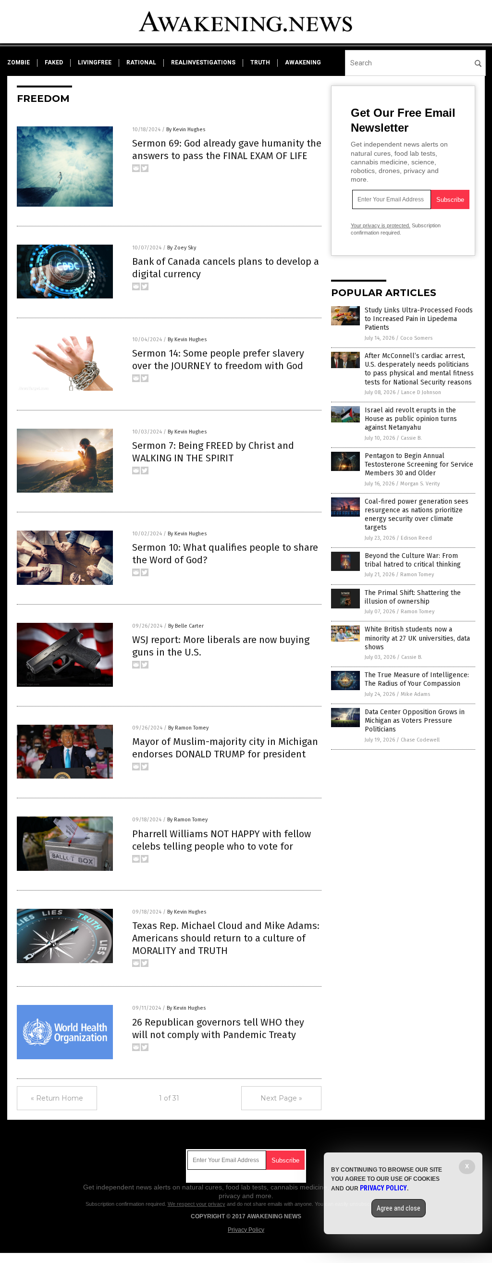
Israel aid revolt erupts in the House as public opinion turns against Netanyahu (411, 419)
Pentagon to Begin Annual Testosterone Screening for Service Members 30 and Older (419, 464)
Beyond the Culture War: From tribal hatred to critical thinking (413, 560)
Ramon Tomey (417, 574)
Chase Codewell (420, 740)
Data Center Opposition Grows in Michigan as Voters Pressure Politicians (415, 720)
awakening (303, 62)
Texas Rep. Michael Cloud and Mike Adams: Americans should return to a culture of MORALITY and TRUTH (226, 938)
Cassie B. (411, 438)
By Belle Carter (186, 626)
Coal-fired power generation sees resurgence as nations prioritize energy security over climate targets (416, 514)
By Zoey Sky (181, 248)
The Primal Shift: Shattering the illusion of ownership (413, 597)
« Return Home (57, 1098)
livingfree (94, 62)
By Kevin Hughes (185, 129)
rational (141, 62)
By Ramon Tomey (188, 728)
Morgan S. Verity (420, 484)
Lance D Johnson (421, 392)
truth (260, 62)
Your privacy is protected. (380, 225)
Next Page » (281, 1098)
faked (54, 62)
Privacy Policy (246, 1229)
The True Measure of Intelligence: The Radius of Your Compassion (417, 679)
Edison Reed (416, 538)
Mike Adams (415, 694)
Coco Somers (416, 338)
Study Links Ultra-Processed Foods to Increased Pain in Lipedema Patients (419, 319)
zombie (18, 62)
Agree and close (398, 1208)
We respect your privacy (196, 1204)
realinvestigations (203, 62)
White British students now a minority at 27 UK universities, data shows (417, 638)
